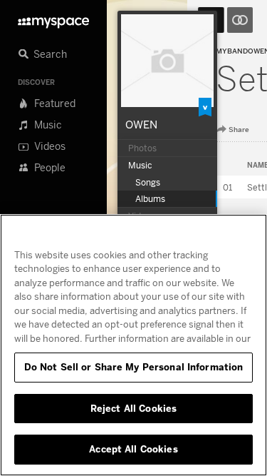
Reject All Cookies (133, 408)
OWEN (141, 124)
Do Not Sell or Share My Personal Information (134, 366)
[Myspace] (53, 19)
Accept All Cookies (133, 448)
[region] (133, 345)
